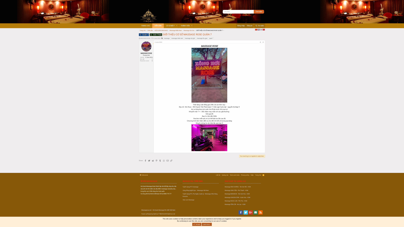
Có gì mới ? (170, 26)
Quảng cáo (225, 175)
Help (252, 175)
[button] (176, 25)
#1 (263, 42)
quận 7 (211, 38)
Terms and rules (234, 175)
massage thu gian (202, 38)
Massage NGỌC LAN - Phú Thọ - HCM (236, 201)
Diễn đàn (158, 26)
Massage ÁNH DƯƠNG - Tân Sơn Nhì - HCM (238, 187)
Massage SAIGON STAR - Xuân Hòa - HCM (237, 197)
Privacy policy (245, 175)
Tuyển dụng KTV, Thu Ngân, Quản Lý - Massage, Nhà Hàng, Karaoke (200, 195)
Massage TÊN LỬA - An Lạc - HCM (235, 204)
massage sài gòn (190, 38)
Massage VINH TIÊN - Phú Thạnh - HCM (236, 190)
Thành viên (185, 26)
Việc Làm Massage (188, 200)
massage (167, 38)
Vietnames (144, 175)
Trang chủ (145, 26)
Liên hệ (218, 175)
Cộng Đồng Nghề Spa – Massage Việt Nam (196, 190)
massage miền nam (177, 38)
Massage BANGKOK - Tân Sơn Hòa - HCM (237, 194)
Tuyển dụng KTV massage (190, 187)
